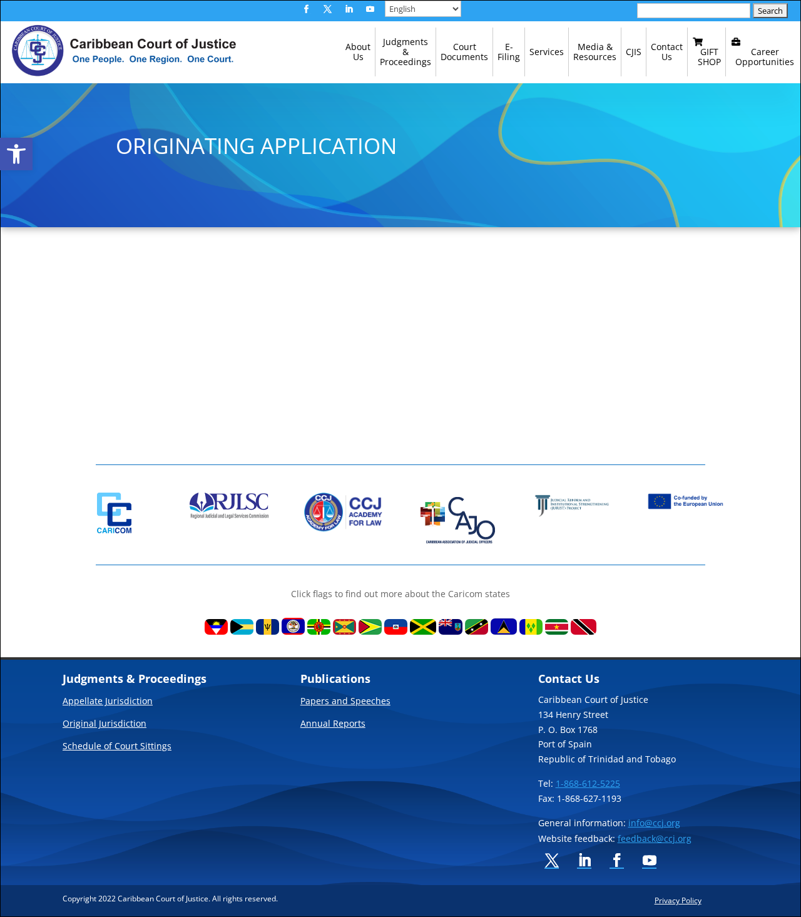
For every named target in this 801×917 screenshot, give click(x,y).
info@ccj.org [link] (654, 823)
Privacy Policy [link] (678, 900)
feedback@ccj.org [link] (654, 838)
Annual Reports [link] (332, 724)
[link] (16, 154)
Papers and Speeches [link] (345, 702)
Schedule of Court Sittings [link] (117, 747)
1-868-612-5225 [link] (588, 783)
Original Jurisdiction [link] (104, 724)
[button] (306, 9)
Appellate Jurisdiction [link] (108, 702)
